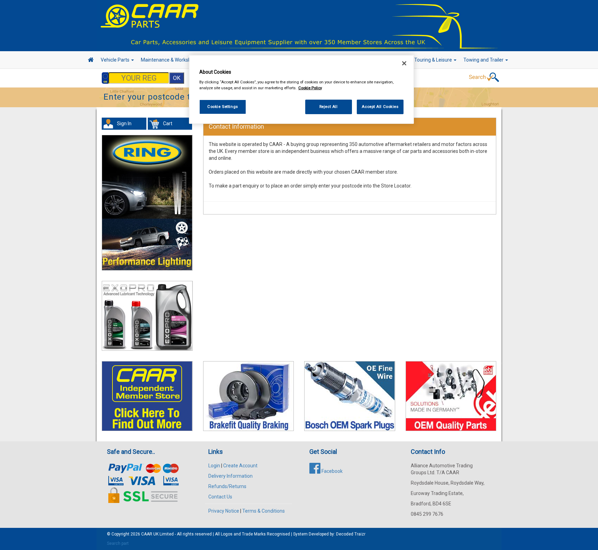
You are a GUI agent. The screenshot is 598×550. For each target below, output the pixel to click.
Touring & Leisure (433, 60)
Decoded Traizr (350, 534)
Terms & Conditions (263, 511)
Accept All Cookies (380, 106)
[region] (301, 89)
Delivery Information (230, 476)
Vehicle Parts (115, 60)
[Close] (404, 63)
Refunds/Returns (227, 486)
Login (214, 465)
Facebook (331, 471)
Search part (118, 543)
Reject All (328, 106)
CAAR (146, 534)
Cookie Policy (310, 87)
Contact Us (220, 496)
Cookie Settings (222, 106)
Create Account (240, 465)
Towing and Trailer (484, 60)
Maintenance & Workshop (169, 60)
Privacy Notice (223, 511)
